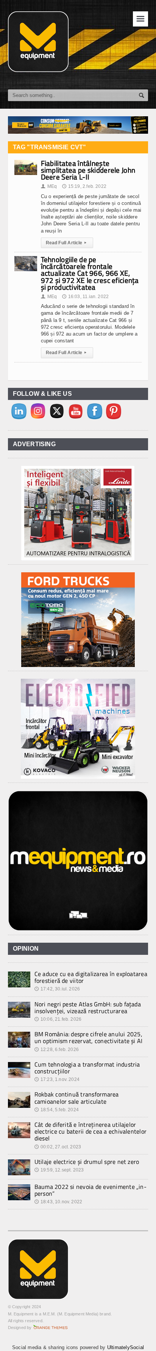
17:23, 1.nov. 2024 (57, 1079)
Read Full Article (66, 242)
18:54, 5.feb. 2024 (56, 1109)
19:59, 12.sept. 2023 (59, 1170)
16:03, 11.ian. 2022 (85, 296)
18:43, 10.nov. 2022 (58, 1201)
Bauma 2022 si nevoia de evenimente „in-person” (90, 1190)
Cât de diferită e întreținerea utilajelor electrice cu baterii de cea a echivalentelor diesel (90, 1131)
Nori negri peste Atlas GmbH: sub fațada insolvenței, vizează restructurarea (87, 1007)
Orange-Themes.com (50, 1327)
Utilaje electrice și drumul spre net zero (86, 1161)
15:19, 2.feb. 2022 (84, 186)
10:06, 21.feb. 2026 (58, 1019)
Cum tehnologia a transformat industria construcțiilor (87, 1068)
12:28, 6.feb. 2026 (56, 1049)
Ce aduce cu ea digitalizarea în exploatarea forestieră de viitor (90, 977)
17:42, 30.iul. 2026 (57, 989)
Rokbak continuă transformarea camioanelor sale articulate (76, 1098)
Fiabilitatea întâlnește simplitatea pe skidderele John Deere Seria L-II (88, 170)
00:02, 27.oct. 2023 (57, 1147)
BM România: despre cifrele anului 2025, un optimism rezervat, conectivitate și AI (88, 1037)
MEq (49, 186)
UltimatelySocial (125, 1347)
